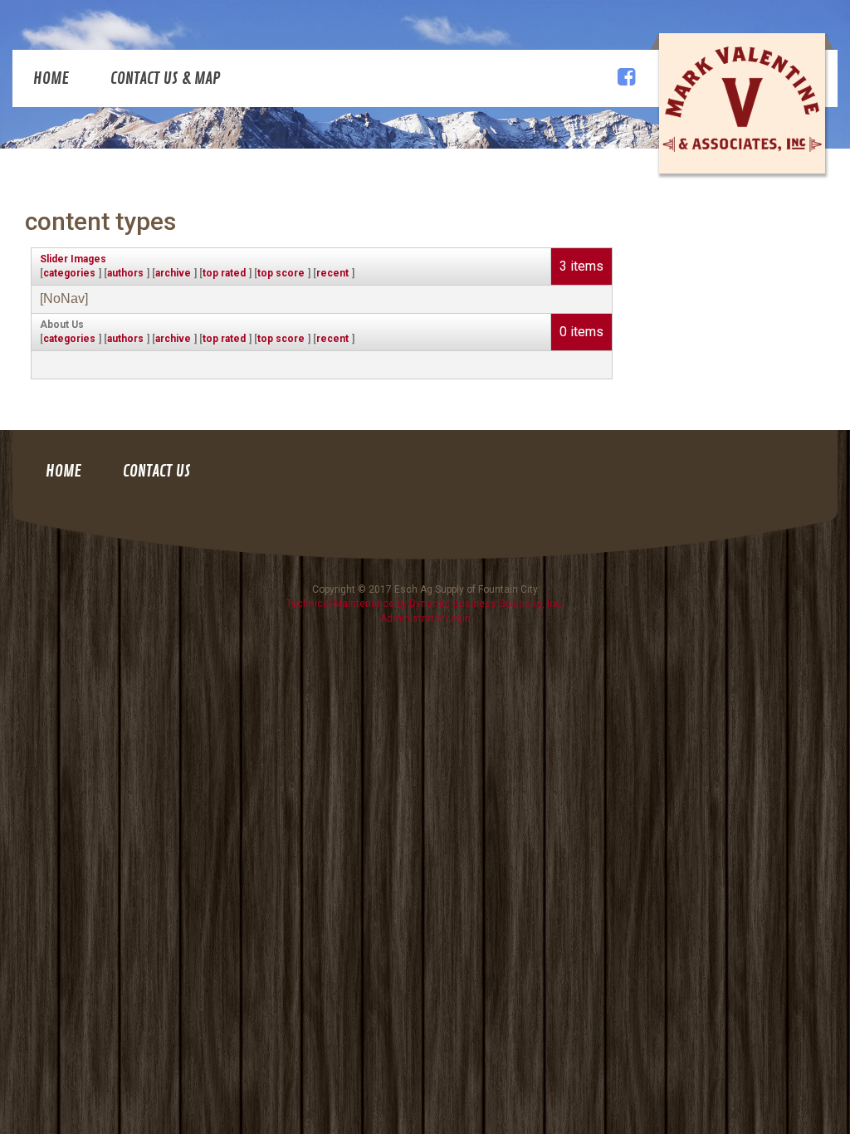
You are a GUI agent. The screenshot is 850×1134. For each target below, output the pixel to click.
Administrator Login (425, 618)
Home (51, 78)
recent (332, 273)
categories (69, 273)
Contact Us (157, 471)
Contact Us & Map (165, 78)
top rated (224, 273)
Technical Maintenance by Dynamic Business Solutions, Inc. (425, 603)
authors (125, 273)
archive (173, 273)
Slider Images (73, 259)
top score (281, 273)
